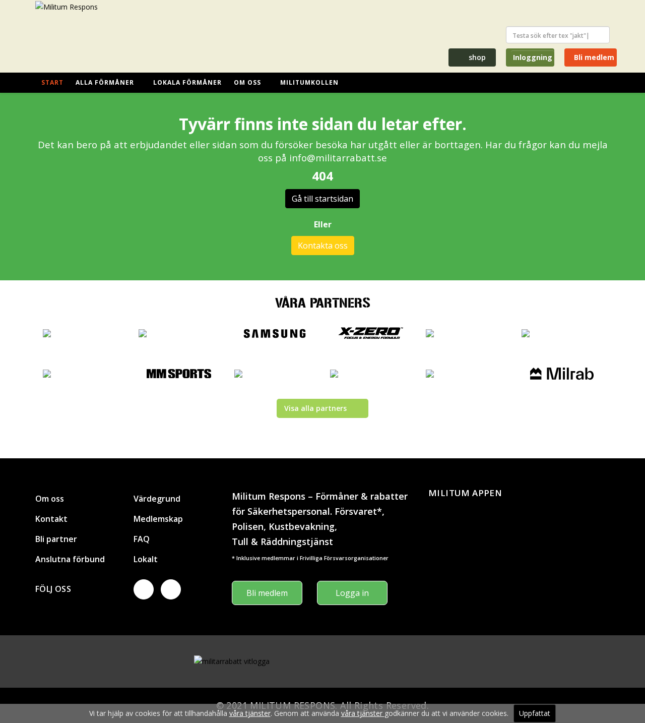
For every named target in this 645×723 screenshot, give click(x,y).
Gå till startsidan (322, 198)
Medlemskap (158, 518)
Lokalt (146, 559)
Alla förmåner (105, 82)
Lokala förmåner (187, 82)
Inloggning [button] (532, 57)
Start (52, 82)
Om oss (247, 82)
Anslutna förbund (70, 559)
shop (476, 57)
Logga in (352, 592)
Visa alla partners (315, 408)
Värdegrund (157, 498)
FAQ (142, 539)
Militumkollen (309, 82)
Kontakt (51, 518)
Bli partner (56, 539)
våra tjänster (250, 713)
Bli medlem (593, 57)
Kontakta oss (323, 245)
